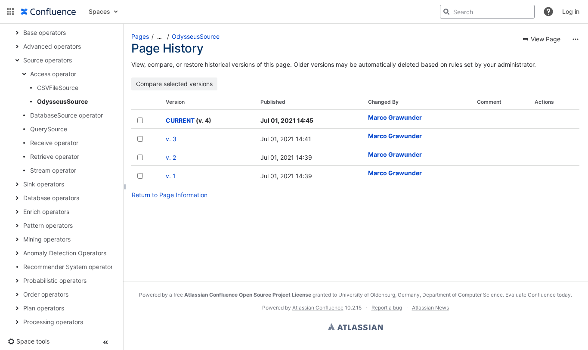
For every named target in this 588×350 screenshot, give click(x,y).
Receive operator (54, 142)
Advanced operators (52, 46)
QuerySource (48, 129)
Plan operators (43, 308)
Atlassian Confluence (318, 307)
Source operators (47, 60)
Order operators (45, 294)
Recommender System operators (69, 266)
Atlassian (355, 326)
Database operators (51, 197)
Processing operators (53, 321)
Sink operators (43, 184)
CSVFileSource (57, 87)
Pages (140, 36)
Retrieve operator (54, 156)
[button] (10, 11)
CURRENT (180, 120)
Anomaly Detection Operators (64, 253)
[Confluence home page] (48, 12)
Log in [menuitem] (570, 11)
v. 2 (171, 157)
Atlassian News (430, 307)
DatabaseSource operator (66, 115)
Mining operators (47, 239)
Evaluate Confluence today (538, 294)
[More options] (575, 39)
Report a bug (386, 307)
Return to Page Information (169, 194)
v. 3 (171, 138)
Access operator (53, 73)
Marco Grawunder (395, 117)
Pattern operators (48, 225)
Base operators (44, 32)
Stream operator (53, 170)
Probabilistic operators (55, 280)
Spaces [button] (99, 11)
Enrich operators (46, 211)
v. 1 (171, 176)
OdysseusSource (62, 101)
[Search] (446, 11)
